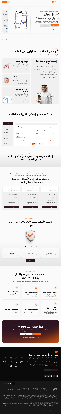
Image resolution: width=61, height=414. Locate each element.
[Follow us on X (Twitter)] (8, 383)
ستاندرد (11, 358)
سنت (11, 361)
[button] (5, 39)
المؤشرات (15, 363)
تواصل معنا (4, 361)
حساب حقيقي (21, 358)
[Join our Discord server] (13, 383)
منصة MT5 (21, 362)
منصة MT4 (21, 361)
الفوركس (16, 358)
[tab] (54, 370)
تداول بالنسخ (10, 362)
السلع (16, 362)
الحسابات (11, 357)
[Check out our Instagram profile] (6, 383)
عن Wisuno (4, 358)
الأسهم (16, 366)
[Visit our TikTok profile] (3, 383)
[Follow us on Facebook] (10, 383)
